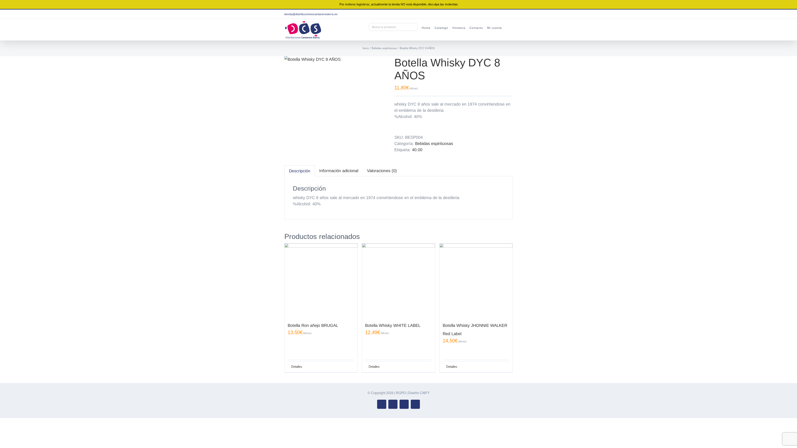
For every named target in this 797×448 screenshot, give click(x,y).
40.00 (417, 149)
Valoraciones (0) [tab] (382, 170)
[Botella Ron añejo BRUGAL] (321, 279)
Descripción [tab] (299, 171)
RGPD (401, 393)
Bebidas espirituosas (434, 143)
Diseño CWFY (419, 393)
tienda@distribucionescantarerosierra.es (310, 14)
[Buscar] (413, 27)
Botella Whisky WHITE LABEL (393, 325)
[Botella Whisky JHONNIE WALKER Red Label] (476, 279)
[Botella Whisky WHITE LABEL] (398, 279)
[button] (507, 27)
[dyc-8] (336, 59)
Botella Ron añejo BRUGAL (313, 325)
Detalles (296, 366)
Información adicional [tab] (338, 170)
